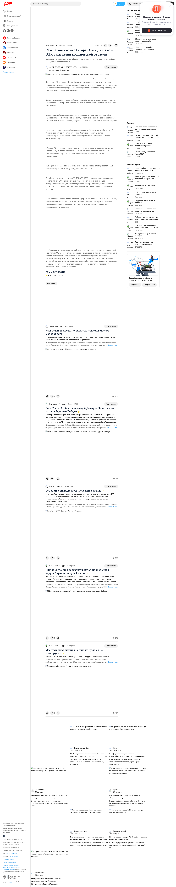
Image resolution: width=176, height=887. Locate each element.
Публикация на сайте (15, 16)
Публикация (136, 4)
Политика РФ (12, 43)
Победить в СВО (13, 26)
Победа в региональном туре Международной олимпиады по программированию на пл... (147, 219)
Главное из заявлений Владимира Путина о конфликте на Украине (144, 146)
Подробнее (135, 285)
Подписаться (111, 67)
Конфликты (11, 62)
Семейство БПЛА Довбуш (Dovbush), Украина (74, 490)
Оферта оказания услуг (10, 862)
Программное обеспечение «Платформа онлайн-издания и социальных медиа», (12, 867)
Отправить (51, 283)
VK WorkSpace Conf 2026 (145, 185)
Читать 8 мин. (113, 507)
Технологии (50, 45)
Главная (9, 11)
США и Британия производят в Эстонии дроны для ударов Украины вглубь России (77, 571)
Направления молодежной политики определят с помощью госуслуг (145, 211)
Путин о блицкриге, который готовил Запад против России (147, 136)
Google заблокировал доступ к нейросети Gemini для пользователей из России (147, 170)
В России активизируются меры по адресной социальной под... (145, 41)
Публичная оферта (8, 859)
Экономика (11, 67)
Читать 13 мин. (112, 428)
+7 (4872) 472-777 (14, 856)
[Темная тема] (123, 4)
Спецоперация (12, 48)
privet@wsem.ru (12, 853)
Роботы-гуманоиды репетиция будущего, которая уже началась (147, 179)
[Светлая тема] (115, 4)
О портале (10, 21)
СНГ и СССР (11, 58)
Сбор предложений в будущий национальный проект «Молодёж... (144, 49)
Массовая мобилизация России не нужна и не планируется (74, 651)
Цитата (56, 276)
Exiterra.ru (11, 883)
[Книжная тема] (119, 4)
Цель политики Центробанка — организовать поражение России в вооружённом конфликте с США (147, 130)
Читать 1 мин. (113, 345)
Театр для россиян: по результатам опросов (144, 243)
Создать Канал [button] (149, 285)
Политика (10, 53)
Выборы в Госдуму (14, 38)
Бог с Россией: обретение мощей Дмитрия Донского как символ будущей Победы (80, 410)
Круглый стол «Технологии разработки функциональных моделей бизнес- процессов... (147, 228)
